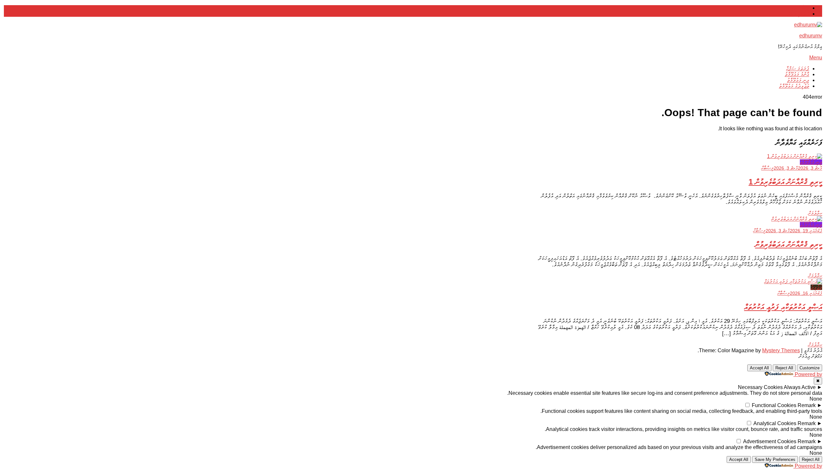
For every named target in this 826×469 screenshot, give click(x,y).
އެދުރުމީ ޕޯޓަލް (798, 13)
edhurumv (810, 35)
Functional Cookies (774, 405)
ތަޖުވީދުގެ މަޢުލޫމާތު (794, 86)
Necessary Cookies (760, 387)
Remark (807, 405)
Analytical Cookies (774, 423)
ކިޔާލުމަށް (815, 213)
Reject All (784, 367)
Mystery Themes (781, 350)
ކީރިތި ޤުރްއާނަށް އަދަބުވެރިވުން (788, 244)
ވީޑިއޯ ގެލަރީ (800, 8)
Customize (810, 367)
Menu (815, 57)
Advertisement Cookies (769, 441)
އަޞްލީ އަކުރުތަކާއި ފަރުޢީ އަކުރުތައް (783, 307)
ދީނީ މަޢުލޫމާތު (798, 80)
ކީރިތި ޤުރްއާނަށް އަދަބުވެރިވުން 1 (785, 181)
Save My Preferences (775, 459)
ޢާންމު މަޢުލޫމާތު (797, 74)
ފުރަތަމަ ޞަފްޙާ (797, 68)
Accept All (759, 367)
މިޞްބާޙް (767, 168)
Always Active (800, 387)
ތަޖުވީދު (816, 287)
